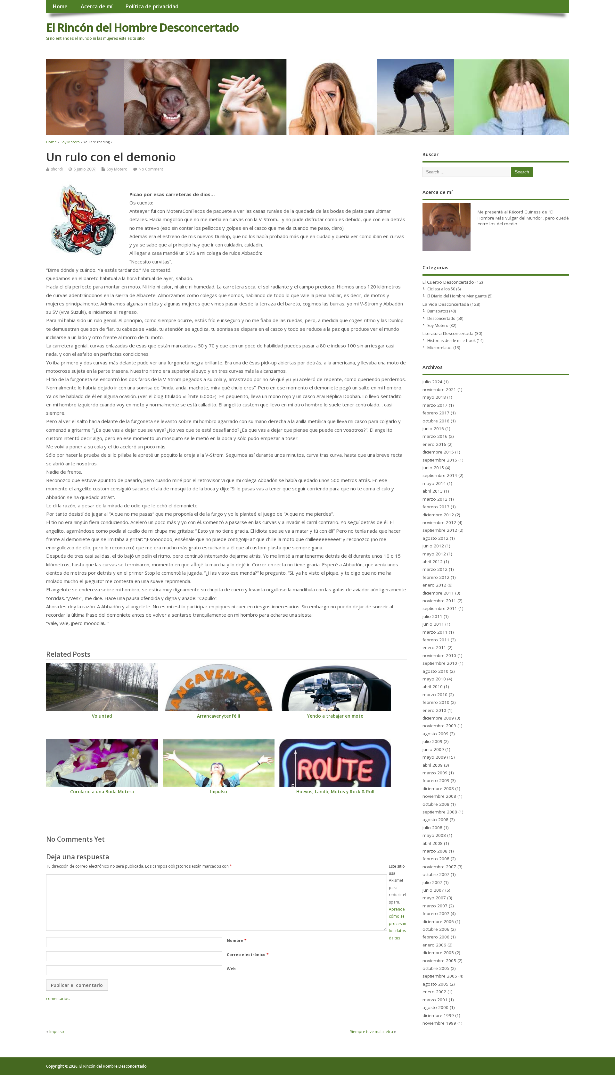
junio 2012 (433, 546)
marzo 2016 (434, 436)
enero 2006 (434, 945)
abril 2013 (432, 491)
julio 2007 (432, 882)
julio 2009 (432, 741)
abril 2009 (432, 765)
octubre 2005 (435, 968)
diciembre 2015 (438, 452)
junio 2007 (433, 890)
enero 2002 (434, 992)
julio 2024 (432, 382)
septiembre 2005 (439, 976)
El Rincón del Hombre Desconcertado (142, 27)
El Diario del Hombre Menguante (457, 296)
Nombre (237, 940)
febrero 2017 (435, 413)
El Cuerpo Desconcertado (448, 282)
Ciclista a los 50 (441, 289)
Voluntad (102, 716)
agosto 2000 (435, 1007)
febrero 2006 (435, 937)
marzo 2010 (434, 694)
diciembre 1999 (438, 1015)
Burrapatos (437, 311)
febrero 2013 (435, 507)
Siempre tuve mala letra (371, 1031)
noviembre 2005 (439, 960)
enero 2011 (434, 647)
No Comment (151, 169)
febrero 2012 (435, 577)
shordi (57, 169)
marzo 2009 (434, 773)
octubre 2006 (435, 929)
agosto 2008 (435, 819)
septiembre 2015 (439, 460)
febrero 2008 (435, 859)
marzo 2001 (434, 1000)
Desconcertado (441, 318)
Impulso (218, 792)
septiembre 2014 (439, 475)
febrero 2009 (435, 780)
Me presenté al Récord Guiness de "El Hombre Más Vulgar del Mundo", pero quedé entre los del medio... (523, 218)
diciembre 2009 (438, 718)
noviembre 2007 (439, 867)
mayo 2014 (434, 483)
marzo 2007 (434, 906)
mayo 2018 (434, 397)
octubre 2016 (435, 421)
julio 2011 (432, 616)
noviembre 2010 (439, 655)
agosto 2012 (435, 538)
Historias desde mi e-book (451, 340)
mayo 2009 (434, 757)
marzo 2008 (434, 851)
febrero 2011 (435, 640)
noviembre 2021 (439, 389)
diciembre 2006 (438, 921)
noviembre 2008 (439, 796)
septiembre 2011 (439, 608)
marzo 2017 (434, 405)
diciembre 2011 (438, 593)
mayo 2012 (434, 554)
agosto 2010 (435, 671)
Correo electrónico (248, 954)
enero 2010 (434, 710)
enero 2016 (434, 444)
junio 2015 (433, 468)
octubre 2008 (435, 804)
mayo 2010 (434, 679)
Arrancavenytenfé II (218, 716)
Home (60, 6)
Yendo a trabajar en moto (335, 716)
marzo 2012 (434, 569)
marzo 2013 (434, 499)
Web (231, 968)
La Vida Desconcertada (445, 304)
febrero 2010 (435, 702)
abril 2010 (432, 686)
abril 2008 (432, 843)
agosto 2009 (435, 734)
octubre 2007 (435, 874)
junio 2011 (433, 624)
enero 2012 (434, 585)
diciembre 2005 (438, 952)
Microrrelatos (439, 347)
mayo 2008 (434, 835)
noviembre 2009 (439, 726)
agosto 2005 (435, 984)
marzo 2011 (434, 632)
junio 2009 (433, 749)
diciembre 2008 (438, 788)
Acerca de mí (96, 6)
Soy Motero (117, 169)
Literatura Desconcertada (447, 333)
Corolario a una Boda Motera (102, 792)
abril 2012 (432, 561)
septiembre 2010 (439, 663)
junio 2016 (433, 428)
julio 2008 (432, 827)
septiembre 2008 (439, 812)
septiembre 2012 (439, 530)
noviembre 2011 (439, 601)
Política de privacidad (151, 6)
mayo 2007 (434, 898)
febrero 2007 (435, 913)
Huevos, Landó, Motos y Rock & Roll (335, 792)
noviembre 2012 (439, 522)
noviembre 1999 (439, 1023)
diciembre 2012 (438, 515)
